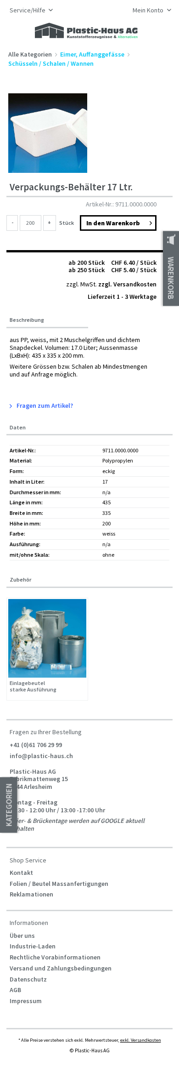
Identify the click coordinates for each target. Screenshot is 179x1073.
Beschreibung (27, 320)
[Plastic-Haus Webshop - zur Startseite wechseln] (86, 31)
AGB (15, 990)
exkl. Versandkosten (140, 1040)
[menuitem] (149, 11)
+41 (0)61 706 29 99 (36, 745)
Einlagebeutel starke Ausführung (33, 686)
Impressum (26, 1001)
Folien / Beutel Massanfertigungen (59, 883)
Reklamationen (31, 894)
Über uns (22, 935)
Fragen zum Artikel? (44, 405)
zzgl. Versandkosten (127, 284)
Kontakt (21, 872)
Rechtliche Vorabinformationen (55, 957)
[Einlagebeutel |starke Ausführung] (47, 638)
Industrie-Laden (33, 946)
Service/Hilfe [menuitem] (28, 10)
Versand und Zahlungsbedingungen (61, 968)
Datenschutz (28, 979)
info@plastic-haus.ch (41, 756)
